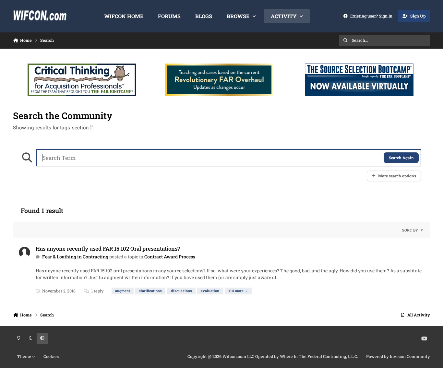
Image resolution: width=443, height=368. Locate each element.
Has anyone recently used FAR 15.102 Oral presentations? (108, 248)
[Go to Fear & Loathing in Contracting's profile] (24, 252)
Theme (24, 356)
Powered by (398, 356)
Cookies (51, 356)
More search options (397, 175)
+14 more (236, 290)
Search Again (401, 157)
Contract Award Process (169, 257)
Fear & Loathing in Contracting (75, 257)
